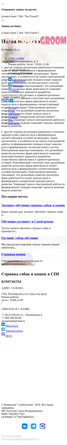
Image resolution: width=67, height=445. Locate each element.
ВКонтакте (18, 80)
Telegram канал (14, 330)
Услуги (12, 108)
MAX (15, 90)
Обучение (14, 114)
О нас (11, 111)
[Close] (2, 3)
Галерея (12, 117)
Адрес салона (16, 58)
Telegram (17, 85)
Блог (11, 120)
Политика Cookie (11, 435)
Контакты (14, 123)
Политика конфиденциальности (20, 438)
